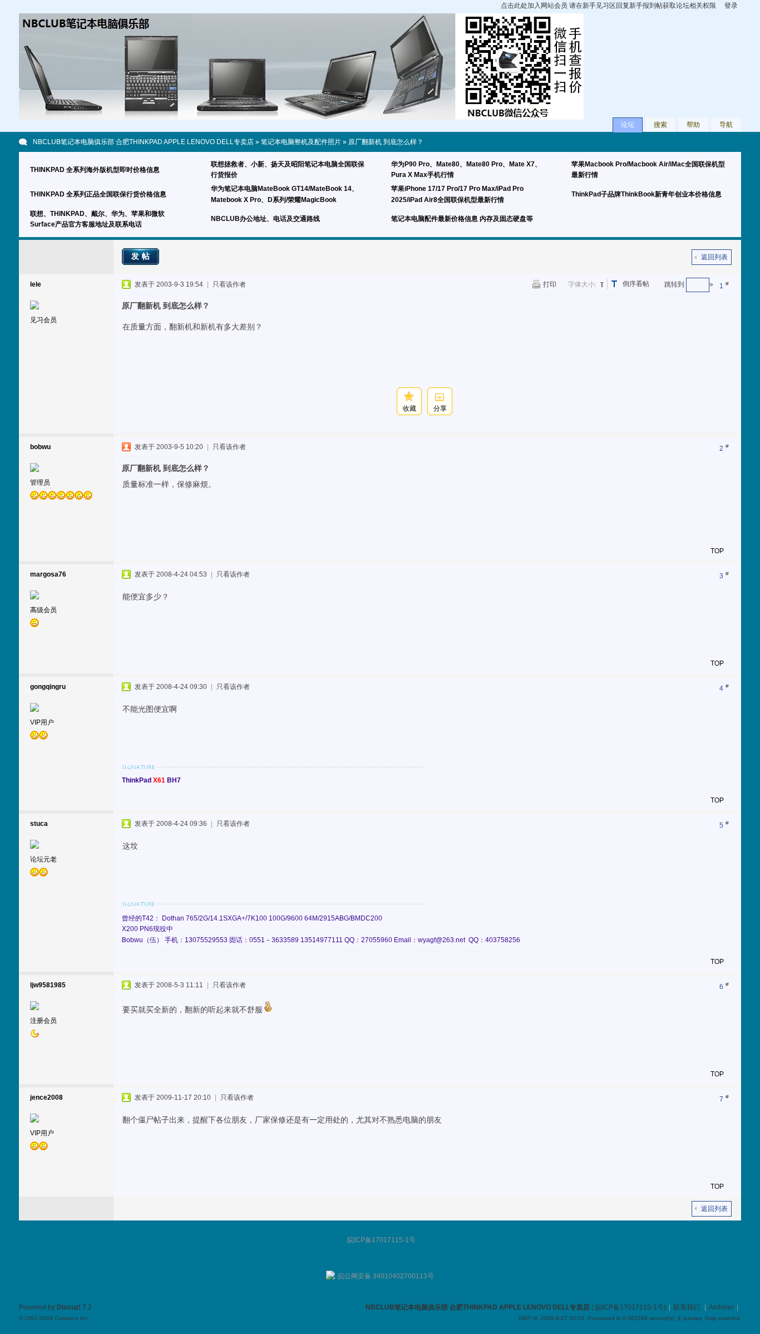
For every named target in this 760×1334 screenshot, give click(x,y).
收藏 (409, 408)
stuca (39, 824)
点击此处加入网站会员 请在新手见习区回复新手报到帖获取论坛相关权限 (608, 5)
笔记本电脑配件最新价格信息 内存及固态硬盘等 (462, 219)
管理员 (40, 482)
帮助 (693, 125)
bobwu (40, 447)
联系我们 (686, 1307)
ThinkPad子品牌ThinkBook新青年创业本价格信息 (646, 194)
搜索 (660, 125)
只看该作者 (229, 284)
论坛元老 (43, 859)
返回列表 (714, 257)
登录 (731, 5)
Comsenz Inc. (72, 1318)
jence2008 (46, 1097)
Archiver (721, 1307)
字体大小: (582, 284)
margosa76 (48, 574)
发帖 (141, 256)
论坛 (627, 125)
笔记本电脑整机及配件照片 (301, 142)
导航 (726, 125)
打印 (549, 284)
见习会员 (43, 320)
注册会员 (43, 1021)
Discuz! (69, 1307)
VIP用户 (42, 722)
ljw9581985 (48, 985)
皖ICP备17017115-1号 (629, 1307)
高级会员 (43, 610)
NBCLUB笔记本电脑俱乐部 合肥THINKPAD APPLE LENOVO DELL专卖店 (143, 142)
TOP (717, 551)
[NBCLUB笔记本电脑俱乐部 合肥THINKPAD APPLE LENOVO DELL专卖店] (301, 117)
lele (35, 284)
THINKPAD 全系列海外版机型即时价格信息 (95, 170)
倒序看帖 (636, 284)
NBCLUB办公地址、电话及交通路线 (265, 219)
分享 (440, 408)
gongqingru (48, 687)
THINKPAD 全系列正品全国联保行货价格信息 (98, 194)
